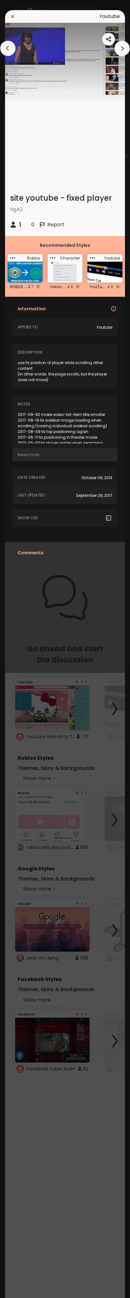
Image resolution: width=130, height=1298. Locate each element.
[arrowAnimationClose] (8, 48)
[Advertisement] (25, 649)
